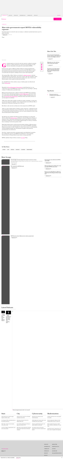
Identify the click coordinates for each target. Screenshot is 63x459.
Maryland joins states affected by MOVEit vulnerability (52, 160)
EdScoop (36, 15)
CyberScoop (29, 15)
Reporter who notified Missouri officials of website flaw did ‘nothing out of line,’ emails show (53, 172)
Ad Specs (54, 448)
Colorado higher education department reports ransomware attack (23, 159)
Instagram (58, 455)
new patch (23, 137)
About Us (3, 450)
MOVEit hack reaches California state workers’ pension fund (22, 236)
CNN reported (7, 83)
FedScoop (16, 15)
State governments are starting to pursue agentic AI (54, 95)
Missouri (17, 149)
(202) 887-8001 (54, 450)
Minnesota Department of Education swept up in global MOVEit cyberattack (53, 166)
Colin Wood (50, 58)
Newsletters (54, 444)
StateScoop (4, 15)
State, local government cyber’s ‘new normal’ (21, 410)
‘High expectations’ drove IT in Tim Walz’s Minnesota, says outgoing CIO (8, 319)
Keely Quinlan (14, 163)
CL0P (8, 149)
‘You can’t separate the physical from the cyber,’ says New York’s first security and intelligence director (54, 55)
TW (54, 455)
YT (59, 455)
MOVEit (4, 149)
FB (52, 455)
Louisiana (23, 149)
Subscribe (58, 19)
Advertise (58, 15)
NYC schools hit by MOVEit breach (17, 166)
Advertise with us (55, 446)
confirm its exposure (27, 75)
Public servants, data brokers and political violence (3, 317)
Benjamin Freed (5, 34)
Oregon (12, 149)
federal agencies (14, 117)
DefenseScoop (22, 15)
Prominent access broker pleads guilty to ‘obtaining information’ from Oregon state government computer (53, 70)
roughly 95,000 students (23, 94)
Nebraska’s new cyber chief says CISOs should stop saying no (53, 63)
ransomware (29, 149)
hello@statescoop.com (57, 453)
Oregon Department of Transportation (15, 87)
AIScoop (10, 15)
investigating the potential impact (11, 96)
